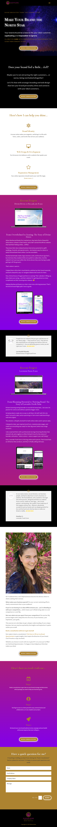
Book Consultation (28, 48)
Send (47, 798)
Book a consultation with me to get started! (20, 631)
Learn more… (29, 178)
